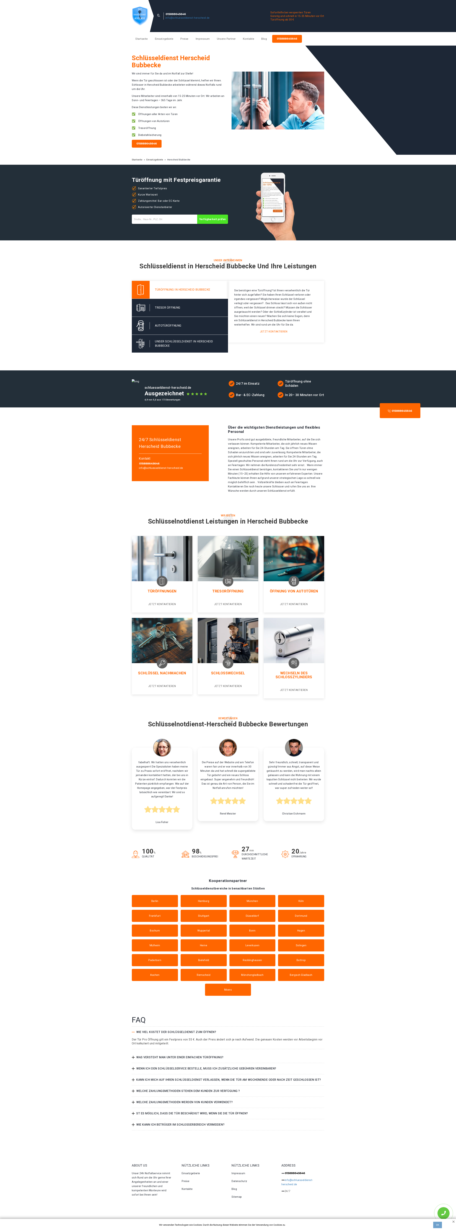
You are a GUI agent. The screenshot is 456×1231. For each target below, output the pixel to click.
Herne (203, 945)
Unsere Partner (226, 38)
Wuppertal (203, 930)
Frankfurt (154, 915)
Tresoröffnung (227, 591)
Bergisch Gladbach (301, 975)
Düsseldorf (252, 915)
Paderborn (154, 960)
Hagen (301, 930)
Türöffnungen (162, 591)
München (252, 901)
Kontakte (248, 38)
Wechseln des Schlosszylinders (294, 675)
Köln (301, 901)
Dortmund (301, 915)
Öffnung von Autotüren (294, 591)
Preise (184, 38)
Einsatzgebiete (164, 38)
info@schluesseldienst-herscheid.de (187, 17)
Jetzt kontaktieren (273, 331)
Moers (228, 989)
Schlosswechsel (228, 673)
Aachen (154, 975)
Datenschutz (239, 1181)
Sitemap (237, 1196)
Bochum (155, 930)
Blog (264, 38)
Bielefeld (203, 960)
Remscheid (203, 975)
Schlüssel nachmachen (162, 673)
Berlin (154, 901)
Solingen (301, 945)
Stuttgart (203, 915)
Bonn (252, 930)
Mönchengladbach (252, 975)
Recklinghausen (252, 960)
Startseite (141, 38)
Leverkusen (252, 945)
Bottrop (301, 960)
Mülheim (155, 945)
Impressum (203, 38)
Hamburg (203, 901)
